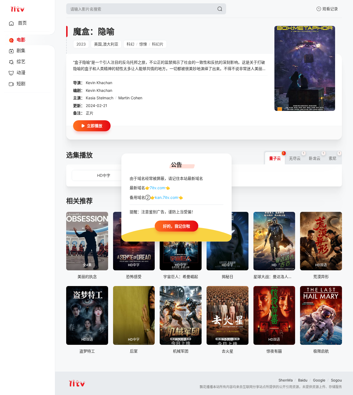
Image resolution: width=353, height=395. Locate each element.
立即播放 (94, 125)
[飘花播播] (17, 9)
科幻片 (158, 44)
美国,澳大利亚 (106, 44)
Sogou (336, 380)
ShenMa (286, 380)
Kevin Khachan (99, 82)
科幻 (130, 44)
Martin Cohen (130, 97)
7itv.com (157, 187)
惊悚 (143, 44)
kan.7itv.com (166, 197)
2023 (81, 44)
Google (319, 380)
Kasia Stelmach (99, 97)
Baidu (302, 380)
